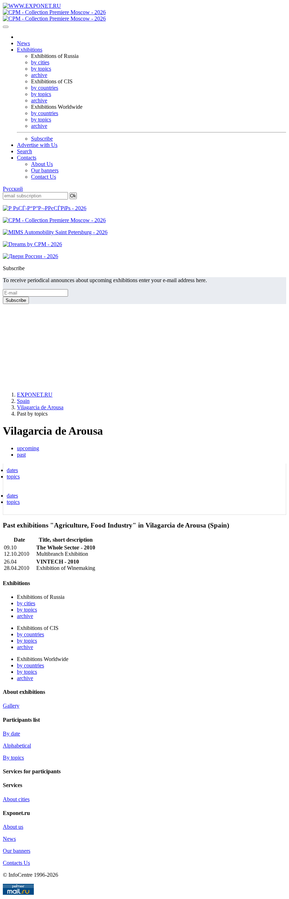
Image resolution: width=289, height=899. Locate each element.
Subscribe (42, 139)
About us (13, 827)
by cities (40, 62)
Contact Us (43, 177)
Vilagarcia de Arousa (40, 407)
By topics (13, 758)
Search (24, 151)
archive (39, 75)
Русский (13, 189)
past (21, 455)
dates (12, 470)
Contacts (26, 158)
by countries (44, 88)
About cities (16, 799)
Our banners (45, 170)
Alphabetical (17, 746)
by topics (41, 69)
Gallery (11, 706)
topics (13, 477)
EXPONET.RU (35, 395)
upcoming (28, 448)
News (23, 43)
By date (11, 734)
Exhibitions (29, 50)
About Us (42, 164)
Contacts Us (16, 863)
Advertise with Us (37, 145)
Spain (23, 401)
